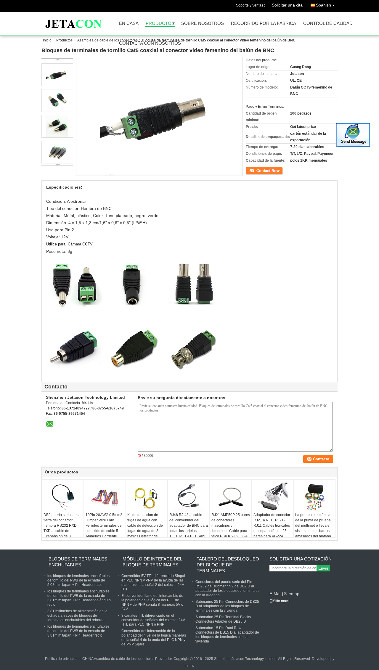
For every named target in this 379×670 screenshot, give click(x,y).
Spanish (323, 5)
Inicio (47, 40)
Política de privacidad (62, 659)
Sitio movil (281, 601)
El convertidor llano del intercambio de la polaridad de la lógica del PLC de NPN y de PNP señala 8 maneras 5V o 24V (152, 602)
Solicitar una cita (287, 5)
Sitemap (291, 593)
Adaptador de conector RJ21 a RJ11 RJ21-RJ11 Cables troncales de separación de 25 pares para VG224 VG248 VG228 (271, 528)
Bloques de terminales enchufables (78, 561)
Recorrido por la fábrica (263, 23)
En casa (129, 23)
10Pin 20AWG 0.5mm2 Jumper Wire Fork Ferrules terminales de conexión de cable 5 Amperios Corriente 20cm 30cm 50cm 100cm (104, 531)
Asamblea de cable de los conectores (107, 40)
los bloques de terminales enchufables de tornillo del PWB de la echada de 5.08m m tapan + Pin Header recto (78, 580)
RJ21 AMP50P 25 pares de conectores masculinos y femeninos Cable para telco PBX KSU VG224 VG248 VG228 (230, 528)
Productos (160, 23)
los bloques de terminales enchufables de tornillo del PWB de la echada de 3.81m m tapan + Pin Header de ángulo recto (79, 598)
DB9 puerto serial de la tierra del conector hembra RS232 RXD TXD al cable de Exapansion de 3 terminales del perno (62, 528)
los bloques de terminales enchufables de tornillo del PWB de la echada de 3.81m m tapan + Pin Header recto (78, 630)
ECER (189, 666)
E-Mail (275, 593)
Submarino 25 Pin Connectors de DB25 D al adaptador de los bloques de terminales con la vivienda (227, 606)
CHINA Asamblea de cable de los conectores (118, 659)
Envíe (323, 568)
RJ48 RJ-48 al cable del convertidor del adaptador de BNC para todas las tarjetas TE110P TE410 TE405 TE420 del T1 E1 (188, 528)
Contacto (253, 170)
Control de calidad (328, 23)
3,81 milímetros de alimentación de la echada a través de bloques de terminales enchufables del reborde (77, 615)
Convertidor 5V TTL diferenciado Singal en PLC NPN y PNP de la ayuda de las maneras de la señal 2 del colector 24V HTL (153, 582)
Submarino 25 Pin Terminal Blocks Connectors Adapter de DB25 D (223, 619)
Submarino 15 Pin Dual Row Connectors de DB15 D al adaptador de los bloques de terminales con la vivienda (227, 634)
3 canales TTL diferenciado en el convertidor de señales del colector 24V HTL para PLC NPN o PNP (153, 619)
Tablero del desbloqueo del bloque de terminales (228, 564)
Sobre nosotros (202, 23)
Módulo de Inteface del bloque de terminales (152, 561)
